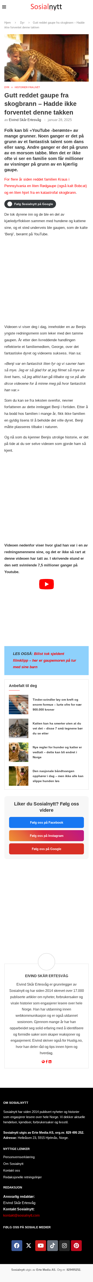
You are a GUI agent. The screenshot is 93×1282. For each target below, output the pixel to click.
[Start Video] (46, 610)
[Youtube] (40, 1245)
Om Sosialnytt (15, 1102)
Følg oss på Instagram (46, 835)
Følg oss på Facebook (46, 822)
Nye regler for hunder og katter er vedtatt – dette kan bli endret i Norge (57, 752)
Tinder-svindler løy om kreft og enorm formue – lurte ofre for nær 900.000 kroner (57, 704)
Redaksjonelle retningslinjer (22, 1177)
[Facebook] (16, 1245)
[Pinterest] (76, 1245)
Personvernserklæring (19, 1157)
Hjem (7, 22)
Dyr (22, 22)
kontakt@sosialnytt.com (21, 1215)
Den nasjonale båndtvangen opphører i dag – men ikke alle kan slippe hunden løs (58, 776)
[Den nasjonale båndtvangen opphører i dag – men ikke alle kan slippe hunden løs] (18, 776)
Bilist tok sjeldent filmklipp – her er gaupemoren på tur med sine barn (44, 660)
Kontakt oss (11, 1170)
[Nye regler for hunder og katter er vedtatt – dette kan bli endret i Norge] (18, 752)
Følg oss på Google (46, 849)
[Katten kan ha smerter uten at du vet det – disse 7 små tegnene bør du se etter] (18, 728)
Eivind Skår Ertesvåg (25, 120)
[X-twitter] (28, 1245)
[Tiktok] (52, 1245)
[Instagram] (64, 1245)
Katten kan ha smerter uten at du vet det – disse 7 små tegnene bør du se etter (58, 728)
